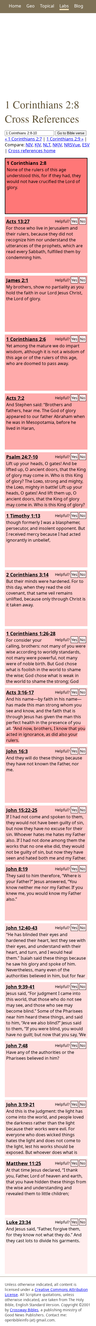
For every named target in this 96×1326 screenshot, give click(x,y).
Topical (47, 6)
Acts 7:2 (15, 398)
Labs (64, 6)
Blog (78, 6)
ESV (86, 145)
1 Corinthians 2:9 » (64, 139)
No (82, 221)
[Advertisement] (48, 55)
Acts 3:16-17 (20, 692)
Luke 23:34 (18, 1222)
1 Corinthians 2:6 (26, 339)
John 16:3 (17, 751)
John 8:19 (17, 869)
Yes (74, 221)
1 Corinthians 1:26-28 (30, 633)
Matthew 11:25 (23, 1163)
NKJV (57, 145)
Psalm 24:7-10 (22, 457)
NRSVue (72, 145)
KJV (38, 145)
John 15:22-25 (21, 810)
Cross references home (31, 151)
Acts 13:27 (18, 221)
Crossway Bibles (24, 1309)
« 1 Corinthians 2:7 (23, 139)
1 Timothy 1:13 (23, 515)
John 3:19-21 (20, 1104)
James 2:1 (17, 280)
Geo (30, 6)
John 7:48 (17, 1045)
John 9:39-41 (20, 986)
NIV (29, 145)
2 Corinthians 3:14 (27, 574)
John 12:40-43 (21, 928)
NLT (46, 145)
